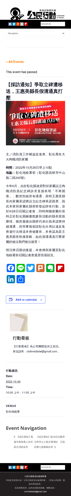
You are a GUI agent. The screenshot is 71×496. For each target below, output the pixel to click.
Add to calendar (26, 299)
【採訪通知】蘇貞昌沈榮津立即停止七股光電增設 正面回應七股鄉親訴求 (49, 441)
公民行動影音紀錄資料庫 (35, 476)
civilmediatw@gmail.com (35, 492)
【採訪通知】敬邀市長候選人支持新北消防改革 (23, 441)
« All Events (15, 61)
